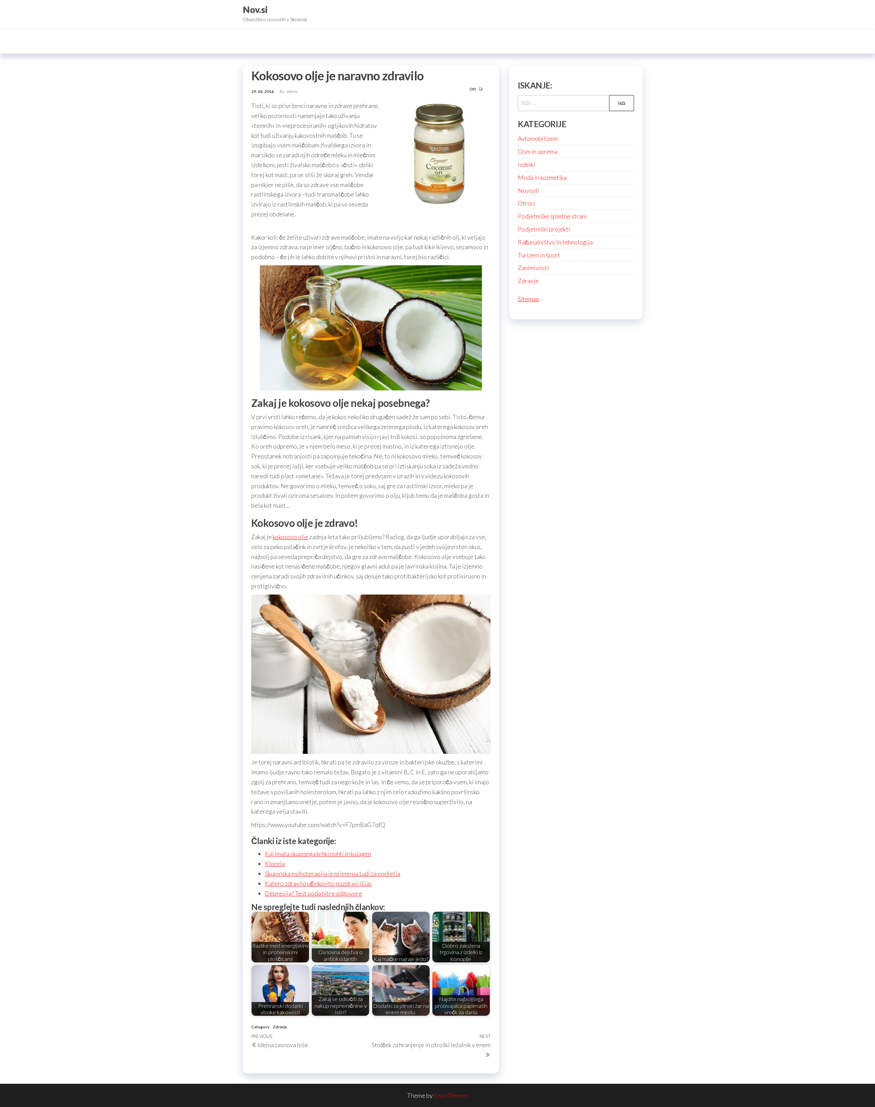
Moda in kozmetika (542, 177)
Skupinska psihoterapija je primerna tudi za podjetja (332, 873)
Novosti (528, 190)
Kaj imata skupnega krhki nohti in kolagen (318, 853)
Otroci (526, 203)
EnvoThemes (451, 1095)
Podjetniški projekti (544, 229)
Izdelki (526, 164)
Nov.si (255, 9)
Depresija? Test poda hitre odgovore (313, 893)
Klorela (275, 863)
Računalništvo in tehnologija (555, 242)
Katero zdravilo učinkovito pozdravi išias (318, 883)
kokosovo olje (290, 537)
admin (292, 91)
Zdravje (280, 1026)
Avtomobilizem (537, 138)
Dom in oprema (537, 151)
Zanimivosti (533, 267)
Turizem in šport (539, 255)
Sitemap (528, 299)
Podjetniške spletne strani (552, 216)
